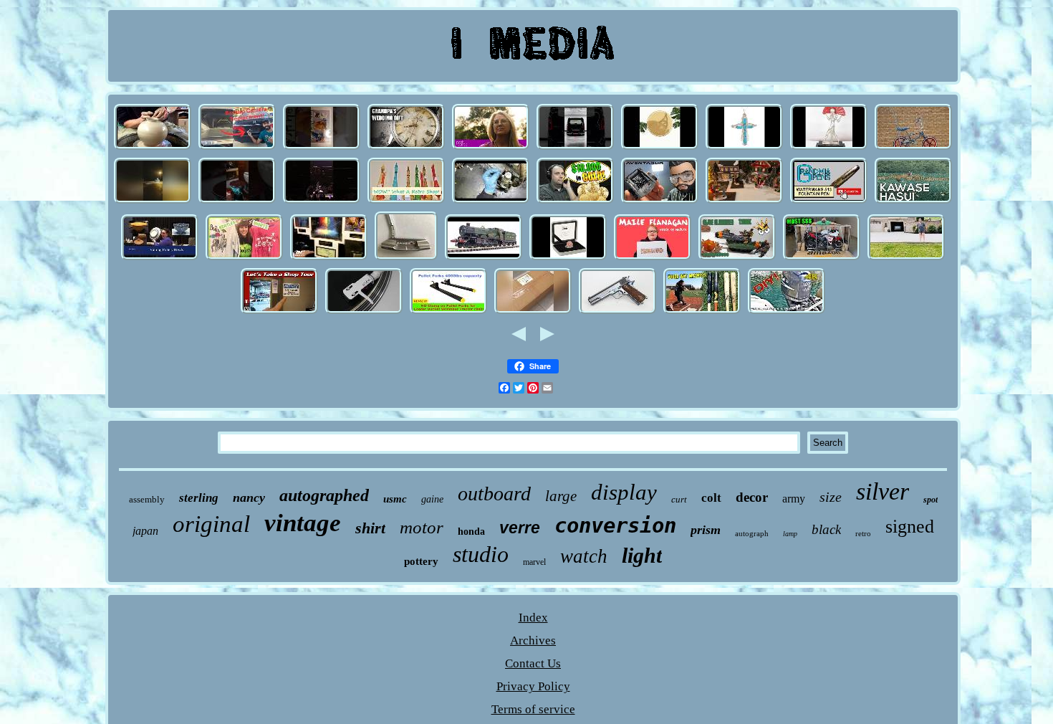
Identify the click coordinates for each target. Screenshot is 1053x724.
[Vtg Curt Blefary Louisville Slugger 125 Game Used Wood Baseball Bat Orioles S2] (702, 312)
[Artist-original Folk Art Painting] (491, 148)
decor (752, 497)
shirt (370, 528)
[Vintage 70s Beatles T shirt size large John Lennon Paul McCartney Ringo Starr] (244, 258)
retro (863, 533)
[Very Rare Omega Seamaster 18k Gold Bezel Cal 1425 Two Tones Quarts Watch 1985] (406, 148)
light (642, 555)
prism (706, 530)
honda (471, 531)
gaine (432, 499)
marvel (534, 562)
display (624, 492)
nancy (249, 497)
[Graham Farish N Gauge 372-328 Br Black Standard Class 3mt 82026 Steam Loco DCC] (483, 258)
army (793, 498)
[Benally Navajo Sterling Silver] (660, 148)
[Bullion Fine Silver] (575, 202)
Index (533, 617)
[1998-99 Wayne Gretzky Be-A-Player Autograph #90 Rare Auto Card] (321, 148)
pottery (421, 561)
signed (909, 526)
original (211, 524)
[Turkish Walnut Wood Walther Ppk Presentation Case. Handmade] (237, 202)
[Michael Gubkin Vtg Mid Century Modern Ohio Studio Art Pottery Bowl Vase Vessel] (160, 258)
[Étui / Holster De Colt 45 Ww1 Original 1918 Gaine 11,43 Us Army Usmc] (617, 312)
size (830, 497)
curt (679, 499)
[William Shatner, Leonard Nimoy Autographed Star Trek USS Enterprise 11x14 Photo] (329, 258)
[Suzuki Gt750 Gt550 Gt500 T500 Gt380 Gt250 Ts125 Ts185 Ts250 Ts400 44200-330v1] (821, 258)
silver (882, 491)
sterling (198, 498)
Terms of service (533, 709)
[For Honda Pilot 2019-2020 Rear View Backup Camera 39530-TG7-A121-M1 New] (237, 148)
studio (481, 554)
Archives (533, 640)
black (826, 529)
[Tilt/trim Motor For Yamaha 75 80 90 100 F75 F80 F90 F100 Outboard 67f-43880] (786, 312)
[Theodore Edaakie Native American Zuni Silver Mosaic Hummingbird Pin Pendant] (744, 148)
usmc (395, 499)
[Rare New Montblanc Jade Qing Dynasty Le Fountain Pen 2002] (829, 202)
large (561, 496)
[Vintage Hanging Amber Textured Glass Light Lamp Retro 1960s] (406, 202)
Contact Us (533, 663)
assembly (147, 499)
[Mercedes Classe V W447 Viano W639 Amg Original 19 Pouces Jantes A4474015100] (575, 148)
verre (519, 527)
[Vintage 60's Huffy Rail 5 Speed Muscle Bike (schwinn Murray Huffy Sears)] (913, 148)
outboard (494, 493)
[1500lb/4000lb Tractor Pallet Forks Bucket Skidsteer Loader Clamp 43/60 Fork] (448, 312)
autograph (752, 533)
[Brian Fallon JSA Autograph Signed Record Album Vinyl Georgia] (364, 312)
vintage (302, 523)
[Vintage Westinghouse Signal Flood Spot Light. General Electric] (906, 258)
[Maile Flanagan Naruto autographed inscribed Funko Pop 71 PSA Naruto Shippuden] (652, 258)
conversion (615, 525)
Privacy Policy (533, 686)
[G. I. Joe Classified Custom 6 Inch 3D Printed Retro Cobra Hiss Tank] (737, 258)
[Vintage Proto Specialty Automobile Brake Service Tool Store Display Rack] (279, 312)
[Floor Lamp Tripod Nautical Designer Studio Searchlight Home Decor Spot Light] (533, 312)
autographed (324, 495)
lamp (790, 534)
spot (930, 500)
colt (711, 498)
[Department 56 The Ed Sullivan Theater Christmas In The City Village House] (744, 202)
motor (421, 527)
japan (145, 531)
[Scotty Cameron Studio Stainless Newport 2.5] (406, 258)
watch (583, 556)
